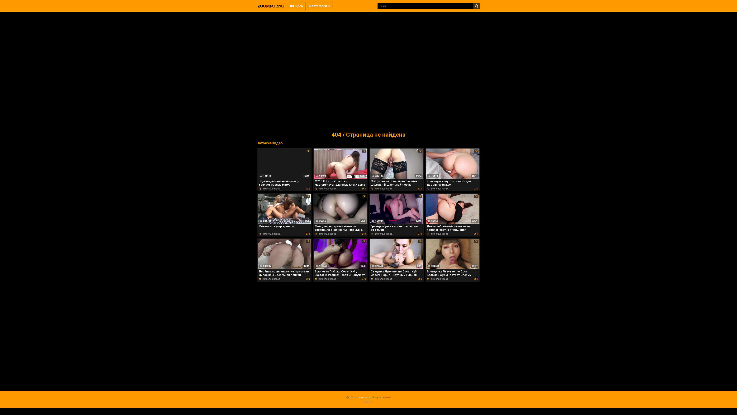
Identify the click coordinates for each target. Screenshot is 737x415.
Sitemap (367, 401)
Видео (298, 6)
